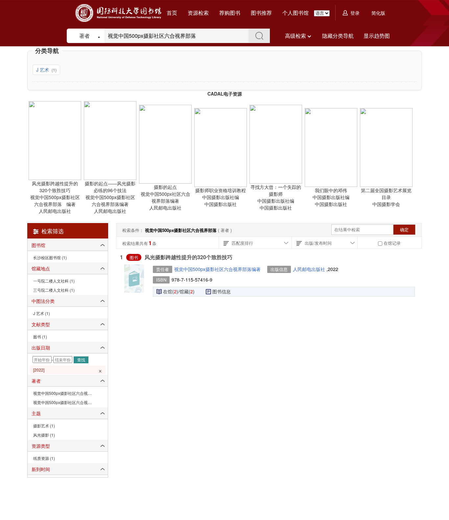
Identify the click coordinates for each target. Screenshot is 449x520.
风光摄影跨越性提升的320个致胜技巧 (188, 257)
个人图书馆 (295, 12)
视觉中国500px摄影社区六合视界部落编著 (217, 269)
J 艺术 (43, 69)
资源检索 (198, 12)
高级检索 (295, 35)
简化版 (378, 13)
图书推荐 (261, 12)
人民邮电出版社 (309, 269)
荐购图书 (229, 12)
